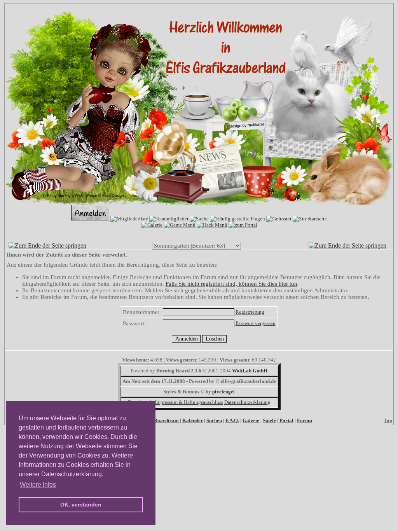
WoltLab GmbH (249, 371)
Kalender (192, 420)
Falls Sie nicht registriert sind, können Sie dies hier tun (231, 284)
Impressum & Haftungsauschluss (189, 402)
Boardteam (166, 420)
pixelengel (223, 392)
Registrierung (250, 312)
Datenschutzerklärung (247, 402)
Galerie (251, 420)
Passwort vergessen (256, 323)
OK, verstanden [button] (80, 504)
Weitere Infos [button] (38, 484)
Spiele (269, 420)
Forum (304, 420)
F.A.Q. (232, 420)
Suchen (214, 420)
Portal (286, 420)
